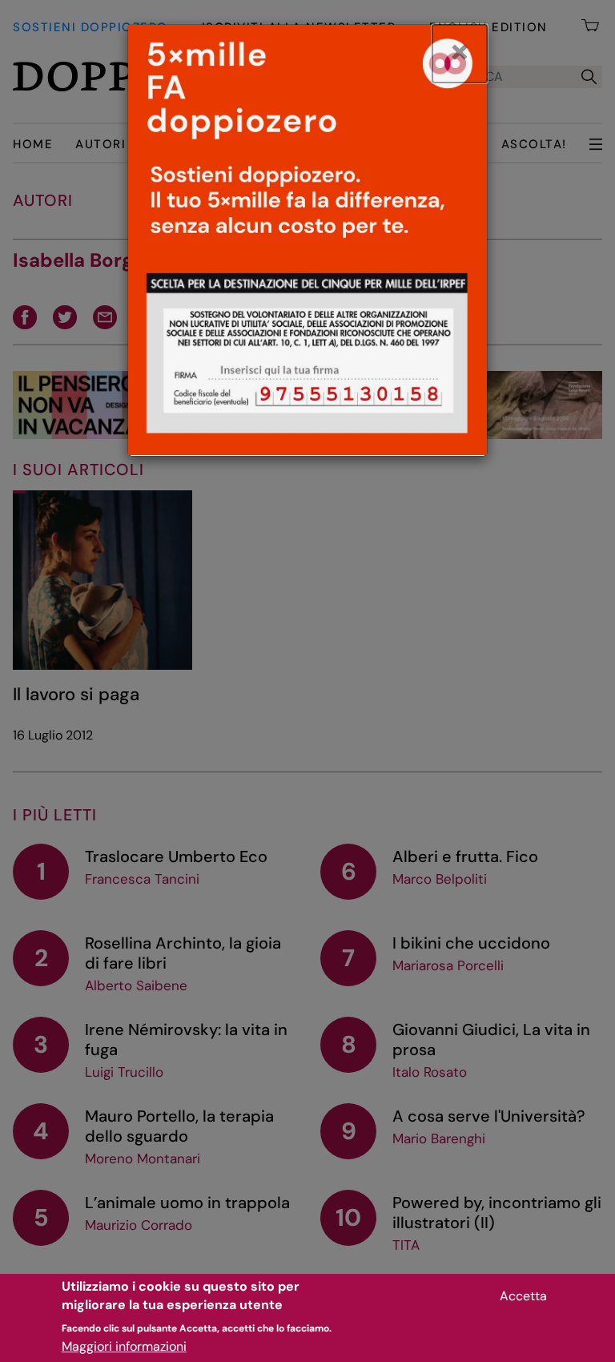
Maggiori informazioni (124, 1346)
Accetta (523, 1295)
